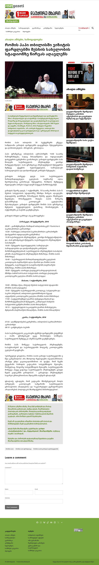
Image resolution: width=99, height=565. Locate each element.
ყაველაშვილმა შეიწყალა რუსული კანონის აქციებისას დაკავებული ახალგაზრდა (79, 218)
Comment (8, 467)
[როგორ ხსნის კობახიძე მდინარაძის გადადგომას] (80, 234)
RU (79, 30)
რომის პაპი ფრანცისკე (23, 449)
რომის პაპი (10, 449)
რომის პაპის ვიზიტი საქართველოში (45, 449)
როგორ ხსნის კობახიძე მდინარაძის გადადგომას (79, 244)
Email (36, 489)
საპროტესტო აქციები (36, 538)
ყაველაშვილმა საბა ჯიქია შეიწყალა (80, 141)
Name (6, 489)
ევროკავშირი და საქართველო (34, 547)
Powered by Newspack (23, 562)
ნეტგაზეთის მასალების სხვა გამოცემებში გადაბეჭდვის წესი (73, 562)
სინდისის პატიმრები (35, 535)
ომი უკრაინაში (33, 540)
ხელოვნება (59, 28)
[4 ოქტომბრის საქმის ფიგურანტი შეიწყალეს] (80, 181)
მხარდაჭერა (12, 21)
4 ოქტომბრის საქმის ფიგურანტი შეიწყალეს (78, 191)
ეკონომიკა (36, 28)
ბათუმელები (84, 28)
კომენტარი (47, 28)
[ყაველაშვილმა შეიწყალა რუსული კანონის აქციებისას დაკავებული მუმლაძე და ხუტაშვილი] (80, 102)
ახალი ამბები (10, 28)
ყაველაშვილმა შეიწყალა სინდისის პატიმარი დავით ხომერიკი (79, 166)
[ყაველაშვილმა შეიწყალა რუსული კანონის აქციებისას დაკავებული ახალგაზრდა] (80, 205)
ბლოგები (26, 31)
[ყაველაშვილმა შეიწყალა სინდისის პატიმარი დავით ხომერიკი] (80, 155)
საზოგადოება (24, 28)
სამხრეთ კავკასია (13, 31)
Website (7, 498)
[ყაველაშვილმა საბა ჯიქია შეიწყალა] (80, 130)
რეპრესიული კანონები (36, 543)
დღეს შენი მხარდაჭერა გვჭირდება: (23, 428)
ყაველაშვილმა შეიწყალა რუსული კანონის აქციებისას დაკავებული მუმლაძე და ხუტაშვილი (79, 115)
